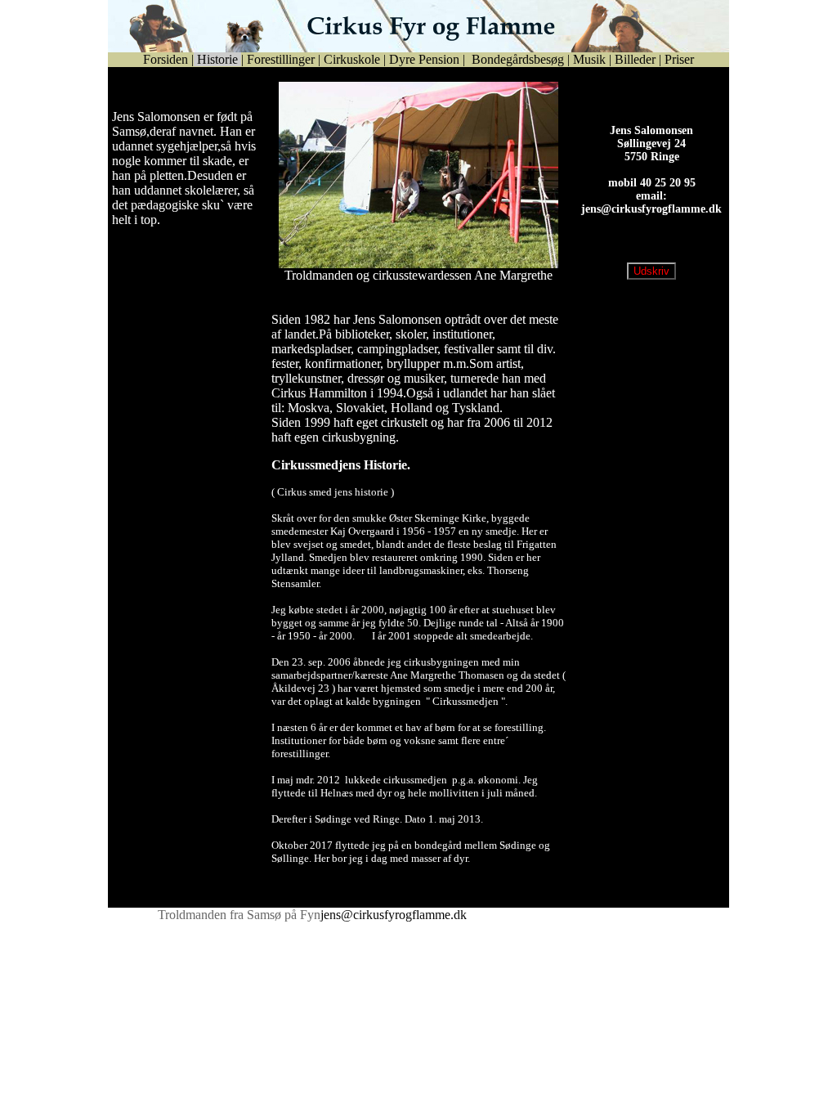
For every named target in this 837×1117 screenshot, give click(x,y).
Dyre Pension (424, 59)
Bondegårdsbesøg (516, 59)
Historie (217, 59)
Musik (589, 59)
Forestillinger (281, 59)
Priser (679, 59)
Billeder (635, 59)
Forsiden (165, 59)
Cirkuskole (351, 59)
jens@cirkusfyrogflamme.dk (651, 222)
